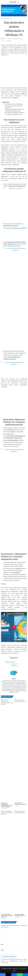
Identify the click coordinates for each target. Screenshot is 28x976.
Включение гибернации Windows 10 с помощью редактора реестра (14, 110)
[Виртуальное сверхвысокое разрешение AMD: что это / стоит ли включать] (7, 750)
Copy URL (14, 665)
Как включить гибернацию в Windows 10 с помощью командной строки (14, 113)
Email (2, 950)
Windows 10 (8, 18)
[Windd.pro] (14, 2)
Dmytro (4, 38)
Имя (2, 944)
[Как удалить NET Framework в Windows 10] (21, 750)
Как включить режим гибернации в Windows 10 (14, 106)
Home (3, 18)
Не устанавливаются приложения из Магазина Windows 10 (7, 915)
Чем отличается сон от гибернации (14, 104)
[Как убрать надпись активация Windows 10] (21, 862)
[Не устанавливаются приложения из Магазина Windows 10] (7, 862)
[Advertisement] (14, 72)
